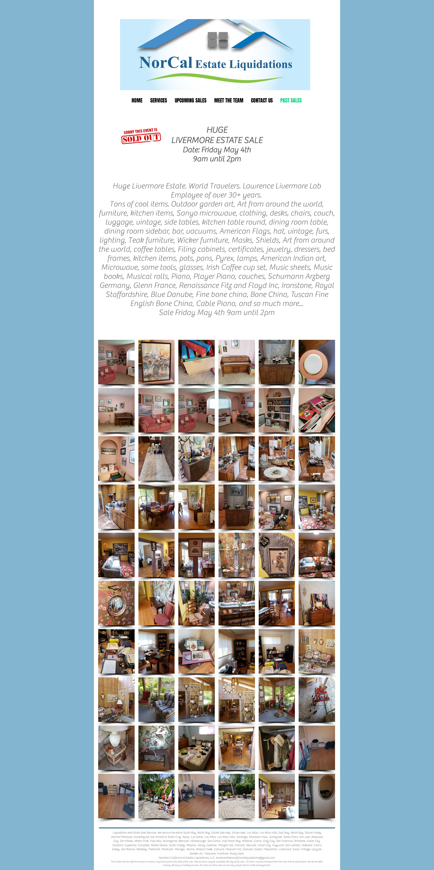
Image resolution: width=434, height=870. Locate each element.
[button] (116, 362)
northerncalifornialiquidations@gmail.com (249, 857)
